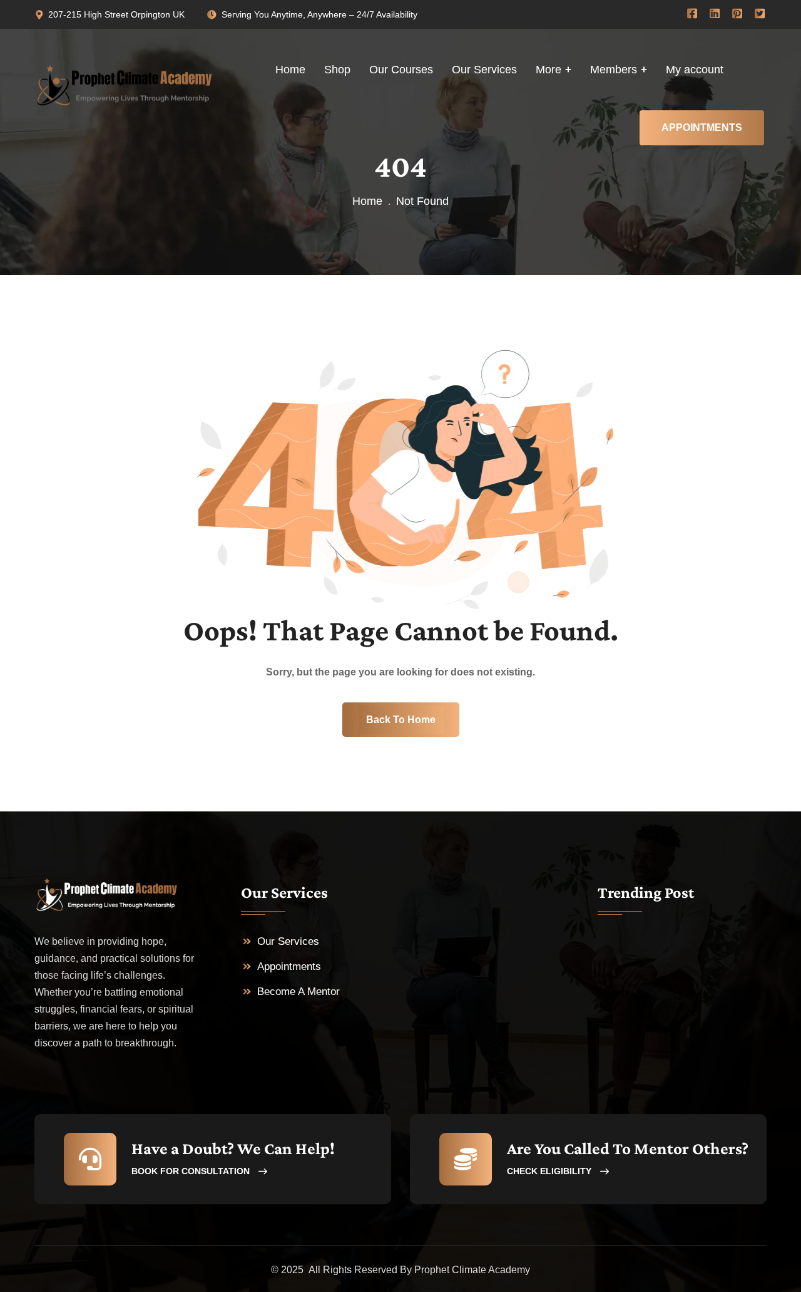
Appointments (289, 966)
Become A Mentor (298, 992)
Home (367, 201)
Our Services (288, 941)
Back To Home (401, 719)
